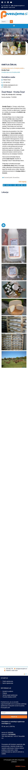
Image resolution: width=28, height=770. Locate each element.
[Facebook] (3, 225)
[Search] (11, 21)
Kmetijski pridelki (18, 68)
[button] (14, 25)
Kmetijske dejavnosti (7, 68)
